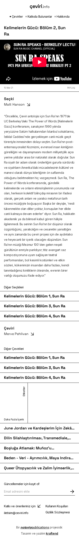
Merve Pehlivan (16, 334)
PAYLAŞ (71, 87)
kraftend (52, 533)
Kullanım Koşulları (57, 506)
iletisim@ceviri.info (16, 513)
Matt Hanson (14, 104)
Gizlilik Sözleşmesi (58, 512)
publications (34, 527)
